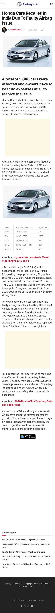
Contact (44, 584)
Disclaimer (18, 584)
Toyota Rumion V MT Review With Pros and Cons (23, 552)
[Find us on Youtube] (32, 606)
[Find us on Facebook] (21, 606)
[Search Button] (51, 4)
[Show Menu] (3, 4)
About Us (23, 586)
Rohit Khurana (16, 30)
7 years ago (32, 30)
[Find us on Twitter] (25, 606)
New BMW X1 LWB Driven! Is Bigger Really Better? (24, 540)
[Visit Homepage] (27, 4)
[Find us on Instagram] (28, 606)
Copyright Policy (31, 584)
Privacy (8, 584)
